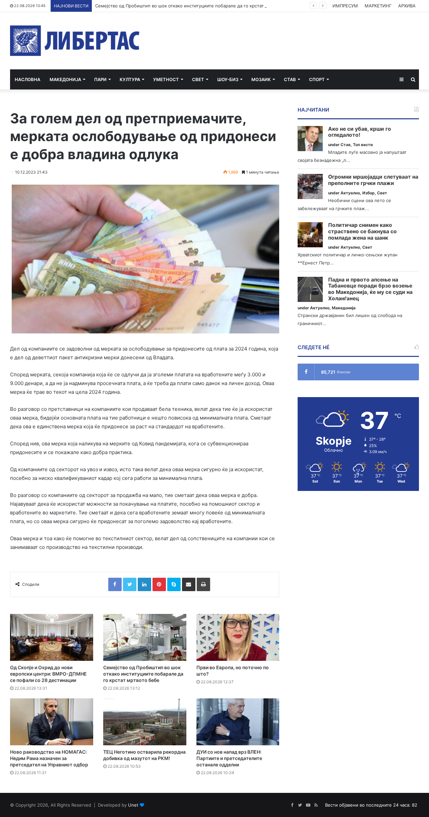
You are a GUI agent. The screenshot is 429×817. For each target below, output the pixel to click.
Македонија (65, 79)
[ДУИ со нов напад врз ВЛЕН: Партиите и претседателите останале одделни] (238, 721)
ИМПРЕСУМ (345, 5)
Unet (133, 805)
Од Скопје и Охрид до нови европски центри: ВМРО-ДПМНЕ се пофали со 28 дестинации (48, 674)
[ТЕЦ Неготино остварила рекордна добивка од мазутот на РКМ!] (144, 721)
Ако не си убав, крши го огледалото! (359, 132)
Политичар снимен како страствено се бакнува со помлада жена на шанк (362, 231)
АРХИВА (407, 5)
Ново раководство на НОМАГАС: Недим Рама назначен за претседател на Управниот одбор (49, 758)
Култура (130, 79)
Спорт (317, 79)
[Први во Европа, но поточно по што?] (238, 637)
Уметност (166, 79)
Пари (100, 79)
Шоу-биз (227, 79)
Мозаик (261, 79)
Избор (368, 192)
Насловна (27, 79)
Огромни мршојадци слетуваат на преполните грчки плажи (373, 180)
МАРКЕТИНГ (378, 5)
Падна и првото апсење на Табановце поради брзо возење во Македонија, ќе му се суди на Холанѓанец (370, 289)
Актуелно (350, 192)
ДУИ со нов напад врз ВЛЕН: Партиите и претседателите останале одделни (229, 758)
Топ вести (363, 144)
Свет (198, 79)
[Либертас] (75, 40)
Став (290, 79)
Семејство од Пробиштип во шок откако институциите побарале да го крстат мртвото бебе (195, 5)
